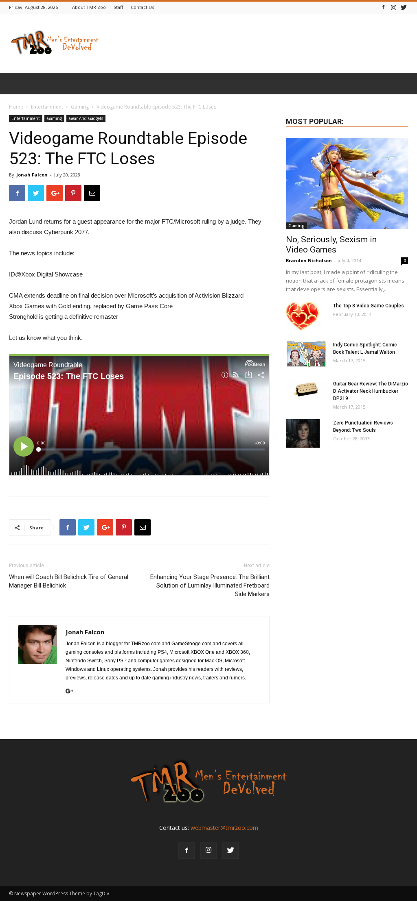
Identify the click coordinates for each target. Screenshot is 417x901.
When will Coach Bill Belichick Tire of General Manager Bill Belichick (68, 581)
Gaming (80, 106)
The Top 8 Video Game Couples (368, 306)
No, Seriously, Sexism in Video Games (331, 245)
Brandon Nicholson (309, 260)
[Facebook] (383, 7)
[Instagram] (393, 7)
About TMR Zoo (89, 7)
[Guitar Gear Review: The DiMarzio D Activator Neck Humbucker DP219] (306, 390)
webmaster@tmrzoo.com (224, 827)
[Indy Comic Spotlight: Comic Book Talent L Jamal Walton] (306, 354)
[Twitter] (403, 7)
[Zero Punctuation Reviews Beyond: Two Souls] (303, 433)
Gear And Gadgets (86, 118)
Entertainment (47, 106)
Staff (118, 7)
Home (16, 106)
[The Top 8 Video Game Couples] (302, 316)
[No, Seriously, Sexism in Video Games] (347, 183)
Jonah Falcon (32, 175)
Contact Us (142, 7)
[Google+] (72, 691)
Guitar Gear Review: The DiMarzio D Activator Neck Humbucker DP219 (370, 391)
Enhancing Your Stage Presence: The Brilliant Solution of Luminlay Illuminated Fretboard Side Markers (210, 585)
